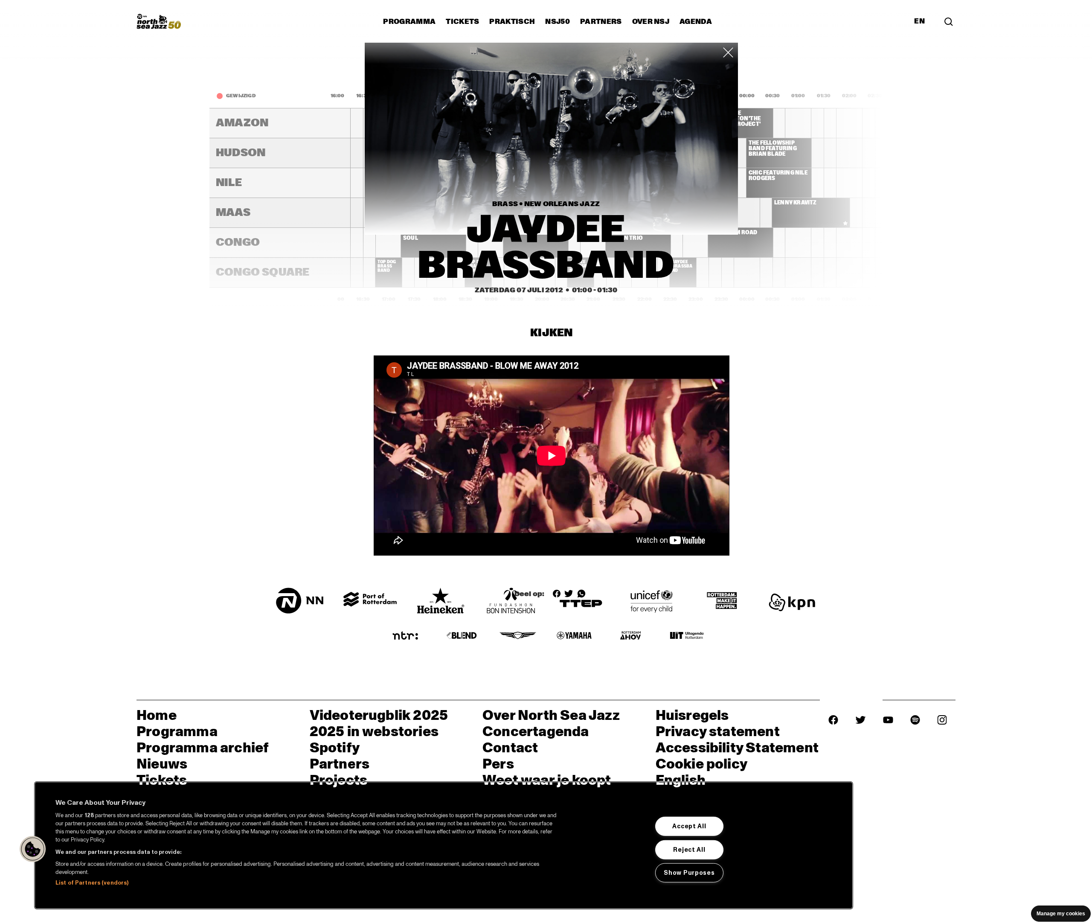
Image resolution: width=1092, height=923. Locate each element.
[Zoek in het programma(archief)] (949, 21)
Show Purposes (689, 872)
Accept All (689, 826)
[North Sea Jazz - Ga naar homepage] (158, 21)
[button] (32, 849)
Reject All (689, 849)
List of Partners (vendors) (91, 883)
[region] (443, 845)
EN (919, 21)
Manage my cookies (1061, 914)
